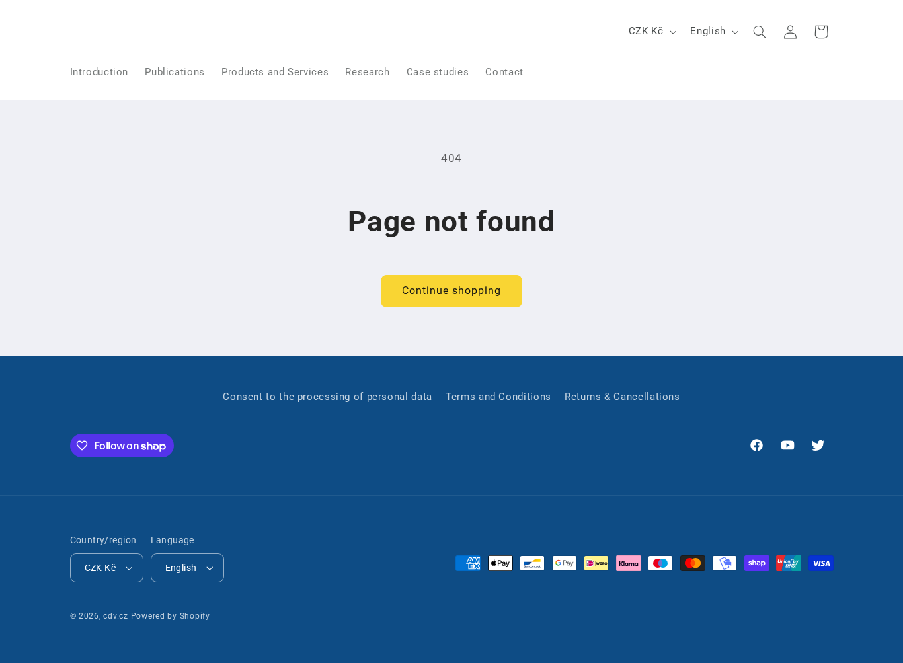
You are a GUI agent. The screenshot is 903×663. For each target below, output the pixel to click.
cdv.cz (115, 616)
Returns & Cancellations (622, 397)
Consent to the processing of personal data (327, 397)
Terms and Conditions (498, 397)
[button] (759, 32)
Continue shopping (452, 290)
